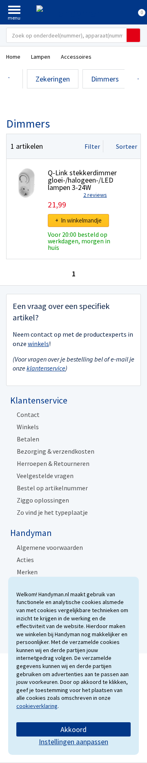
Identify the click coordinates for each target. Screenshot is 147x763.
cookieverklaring (37, 706)
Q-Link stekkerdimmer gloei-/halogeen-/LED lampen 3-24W (82, 180)
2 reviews (95, 194)
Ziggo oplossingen (43, 500)
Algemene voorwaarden (50, 547)
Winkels (28, 427)
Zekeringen (53, 79)
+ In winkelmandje (78, 220)
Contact (28, 414)
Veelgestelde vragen (45, 476)
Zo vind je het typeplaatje (52, 512)
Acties (25, 560)
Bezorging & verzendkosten (55, 451)
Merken (27, 572)
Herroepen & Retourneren (53, 463)
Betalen (28, 439)
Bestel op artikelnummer (52, 488)
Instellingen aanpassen (73, 741)
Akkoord (73, 729)
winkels (38, 344)
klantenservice (46, 368)
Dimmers (105, 79)
